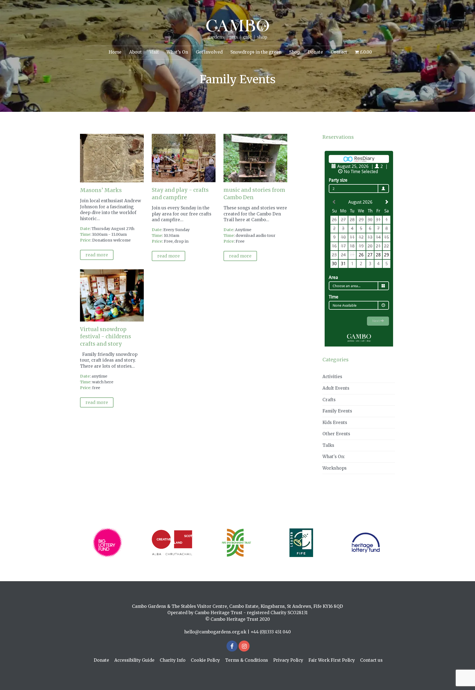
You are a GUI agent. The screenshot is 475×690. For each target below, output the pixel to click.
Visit (154, 52)
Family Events (337, 411)
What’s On (177, 52)
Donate (315, 52)
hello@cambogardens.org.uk (215, 631)
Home (115, 52)
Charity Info (173, 660)
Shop (294, 52)
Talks (328, 445)
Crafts (329, 399)
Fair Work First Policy (331, 660)
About (135, 52)
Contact (339, 52)
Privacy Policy (288, 660)
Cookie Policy (205, 660)
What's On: (333, 456)
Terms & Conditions (246, 660)
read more (96, 254)
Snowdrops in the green (255, 52)
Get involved (209, 52)
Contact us (371, 660)
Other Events (336, 433)
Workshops (334, 468)
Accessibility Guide (134, 660)
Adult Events (335, 388)
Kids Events (334, 422)
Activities (332, 376)
